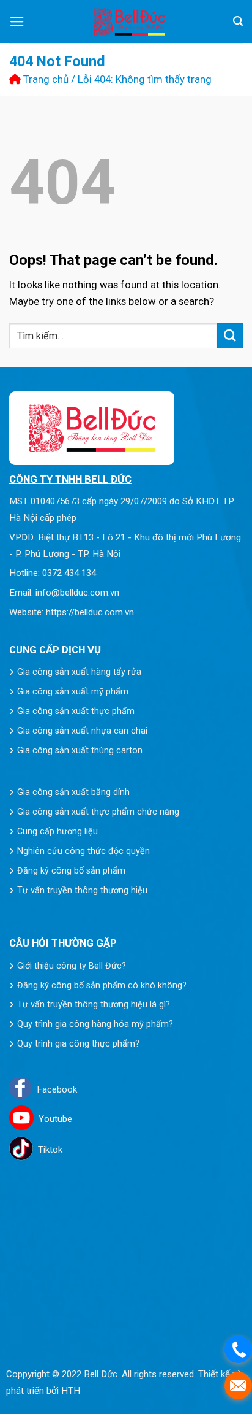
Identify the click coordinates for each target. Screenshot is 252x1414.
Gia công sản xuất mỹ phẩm (72, 691)
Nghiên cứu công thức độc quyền (83, 851)
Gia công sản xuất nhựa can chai (82, 731)
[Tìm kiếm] (238, 21)
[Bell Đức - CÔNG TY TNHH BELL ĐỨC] (129, 22)
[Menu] (17, 21)
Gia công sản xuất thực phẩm (76, 711)
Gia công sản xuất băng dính (73, 792)
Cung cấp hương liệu (57, 831)
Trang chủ (45, 79)
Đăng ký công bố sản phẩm (71, 870)
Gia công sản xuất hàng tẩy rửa (79, 672)
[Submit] (230, 335)
